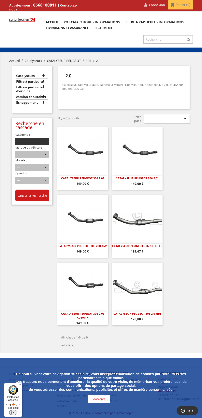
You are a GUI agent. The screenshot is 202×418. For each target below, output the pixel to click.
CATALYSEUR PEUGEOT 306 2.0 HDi (137, 313)
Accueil (52, 22)
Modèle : (21, 160)
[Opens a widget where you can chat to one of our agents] (187, 411)
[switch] (13, 412)
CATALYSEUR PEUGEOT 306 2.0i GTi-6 (137, 246)
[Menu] (20, 385)
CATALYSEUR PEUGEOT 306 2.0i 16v (82, 246)
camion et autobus (31, 97)
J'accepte (99, 398)
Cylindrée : (22, 173)
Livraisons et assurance (67, 28)
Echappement (27, 103)
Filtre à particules (30, 81)
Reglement (103, 28)
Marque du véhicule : (29, 147)
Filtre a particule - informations (154, 22)
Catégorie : (22, 135)
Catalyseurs (25, 76)
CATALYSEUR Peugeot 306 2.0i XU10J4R (82, 315)
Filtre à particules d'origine (30, 89)
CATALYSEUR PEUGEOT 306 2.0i (82, 178)
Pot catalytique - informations (92, 22)
